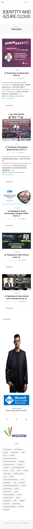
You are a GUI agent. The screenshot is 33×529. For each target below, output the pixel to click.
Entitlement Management (18, 467)
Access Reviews (7, 449)
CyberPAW (6, 467)
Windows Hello (16, 503)
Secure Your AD (7, 491)
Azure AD (12, 455)
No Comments (21, 78)
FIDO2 (18, 470)
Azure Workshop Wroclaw (9, 461)
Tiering (17, 497)
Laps (5, 476)
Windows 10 (6, 503)
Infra (17, 70)
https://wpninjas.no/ (8, 174)
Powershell (21, 482)
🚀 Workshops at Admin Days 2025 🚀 (16, 74)
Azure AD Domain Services (10, 458)
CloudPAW (21, 461)
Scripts (16, 488)
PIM (15, 482)
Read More (9, 105)
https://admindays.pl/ (8, 98)
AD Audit (6, 452)
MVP (22, 479)
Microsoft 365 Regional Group (11, 479)
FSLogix (26, 470)
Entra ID (5, 470)
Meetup (11, 476)
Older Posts (7, 319)
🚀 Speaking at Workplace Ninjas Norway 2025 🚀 (16, 148)
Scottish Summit (8, 488)
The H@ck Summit (8, 497)
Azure (17, 144)
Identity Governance (18, 473)
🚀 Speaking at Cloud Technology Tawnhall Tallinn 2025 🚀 (16, 213)
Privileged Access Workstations (11, 485)
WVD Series (6, 509)
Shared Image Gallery (9, 494)
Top (17, 526)
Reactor (23, 485)
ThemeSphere (25, 523)
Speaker (19, 494)
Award (23, 452)
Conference (20, 464)
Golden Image (7, 473)
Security (16, 491)
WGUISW (22, 500)
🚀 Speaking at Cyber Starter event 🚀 (16, 256)
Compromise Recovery (9, 464)
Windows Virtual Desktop (9, 506)
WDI (15, 500)
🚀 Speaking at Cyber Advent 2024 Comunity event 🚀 (16, 297)
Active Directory (18, 449)
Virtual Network (7, 500)
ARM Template (14, 452)
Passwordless (7, 482)
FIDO (12, 470)
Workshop (21, 506)
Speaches (17, 208)
